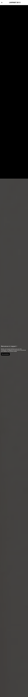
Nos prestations (5, 354)
